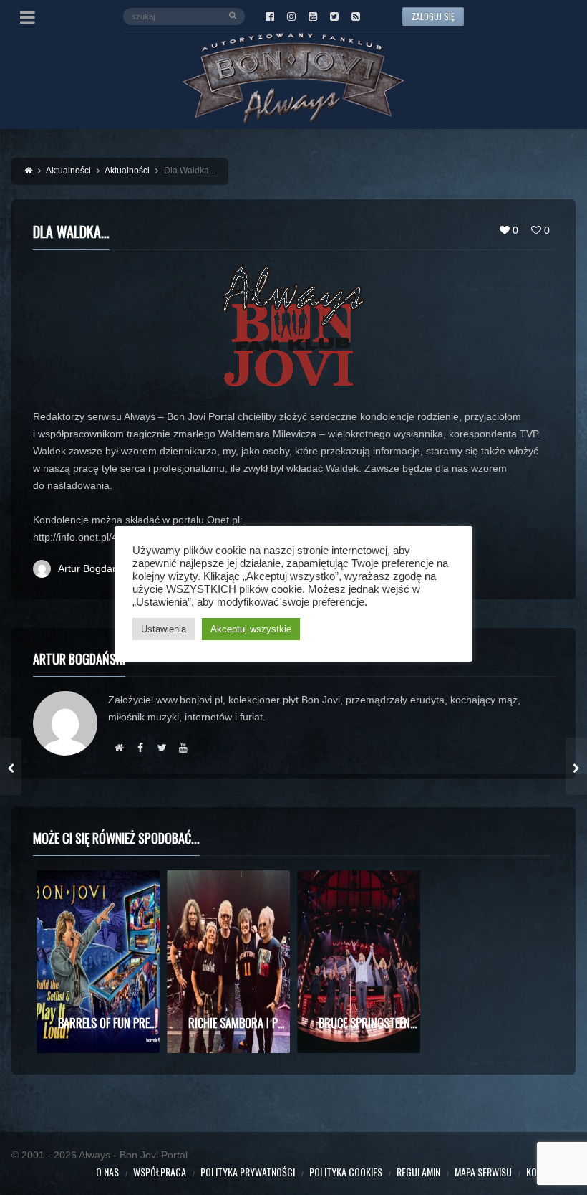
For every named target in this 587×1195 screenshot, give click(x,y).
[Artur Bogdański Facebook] (140, 747)
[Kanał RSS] (355, 16)
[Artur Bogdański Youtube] (183, 747)
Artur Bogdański (94, 568)
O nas (107, 1171)
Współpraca (159, 1171)
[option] (98, 961)
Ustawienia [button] (163, 629)
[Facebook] (270, 16)
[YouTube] (313, 16)
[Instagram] (291, 16)
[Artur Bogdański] (119, 747)
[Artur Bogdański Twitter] (161, 747)
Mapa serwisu (483, 1171)
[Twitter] (334, 16)
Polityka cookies (345, 1171)
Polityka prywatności (247, 1171)
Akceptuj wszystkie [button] (250, 629)
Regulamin (418, 1171)
